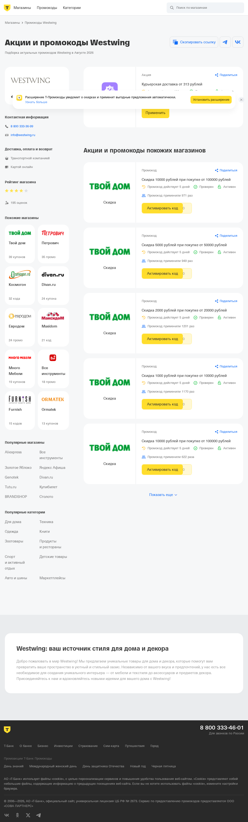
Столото (46, 497)
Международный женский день (53, 766)
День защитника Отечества (103, 766)
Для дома (13, 522)
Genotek (12, 477)
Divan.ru (46, 477)
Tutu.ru (10, 487)
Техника (46, 522)
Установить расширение (211, 99)
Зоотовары (14, 541)
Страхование (88, 746)
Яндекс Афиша (52, 468)
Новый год (138, 766)
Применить (155, 113)
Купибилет (48, 487)
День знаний (13, 766)
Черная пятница (164, 766)
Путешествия (135, 746)
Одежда (11, 531)
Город (154, 746)
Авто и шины (16, 578)
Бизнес (43, 746)
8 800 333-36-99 (22, 126)
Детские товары (53, 557)
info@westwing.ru (23, 135)
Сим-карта (111, 746)
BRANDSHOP (16, 497)
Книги (44, 531)
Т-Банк (9, 746)
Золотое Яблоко (18, 468)
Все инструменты (51, 455)
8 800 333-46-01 (222, 727)
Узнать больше (36, 102)
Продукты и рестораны (50, 544)
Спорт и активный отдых (15, 562)
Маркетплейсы (52, 578)
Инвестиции (63, 746)
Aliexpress (13, 452)
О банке (26, 746)
